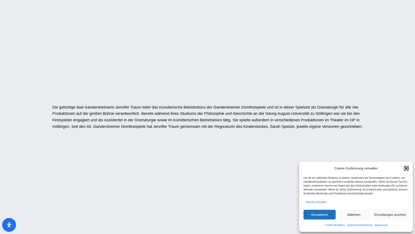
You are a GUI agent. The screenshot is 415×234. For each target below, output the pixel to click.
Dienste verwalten (316, 202)
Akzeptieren (319, 214)
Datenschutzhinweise (359, 225)
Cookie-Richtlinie (335, 225)
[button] (406, 168)
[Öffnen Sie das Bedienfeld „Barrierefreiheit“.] (9, 225)
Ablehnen (353, 214)
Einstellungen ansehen (390, 214)
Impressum (381, 225)
